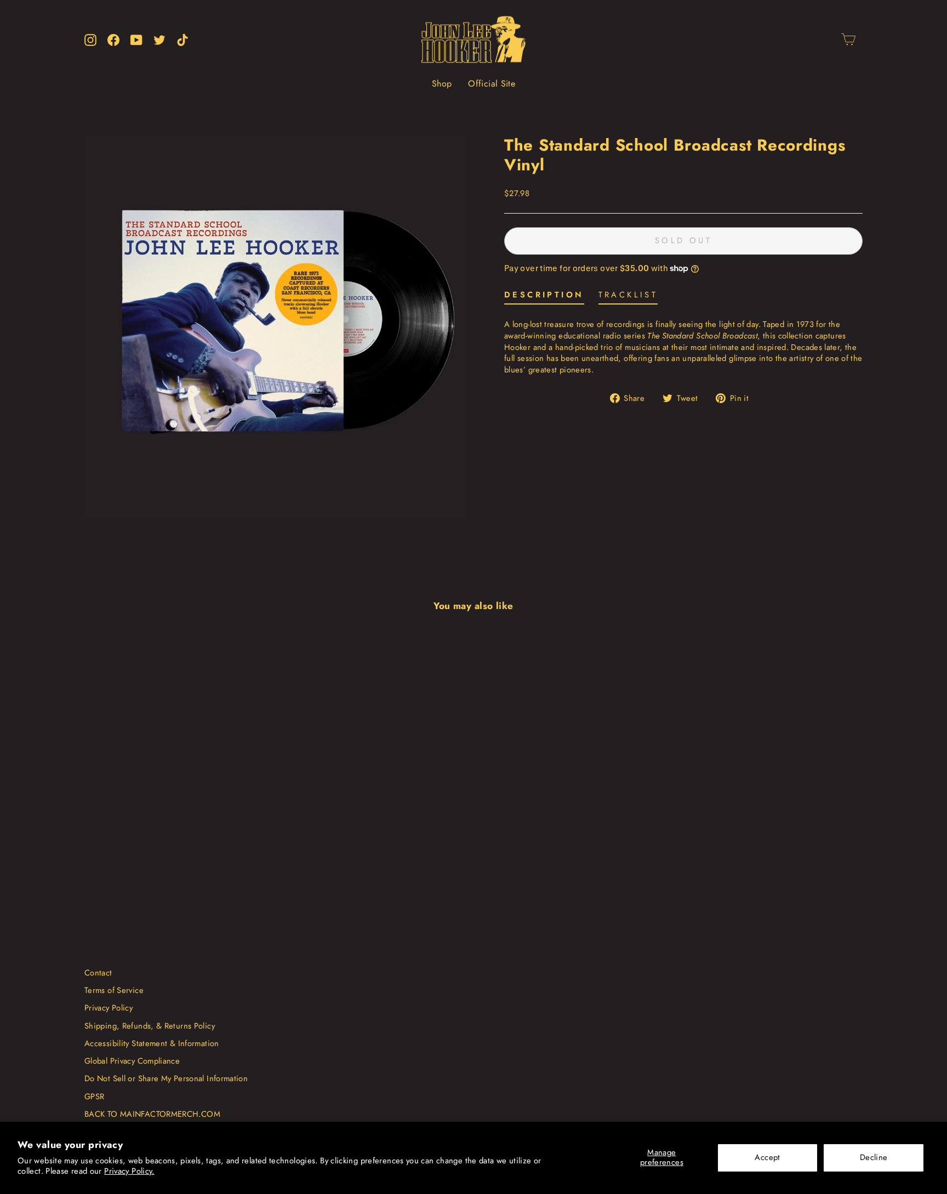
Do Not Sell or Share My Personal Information (166, 1078)
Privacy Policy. (129, 1171)
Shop (442, 83)
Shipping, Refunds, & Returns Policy (149, 1026)
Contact (98, 973)
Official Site (491, 83)
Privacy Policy (108, 1008)
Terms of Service (114, 990)
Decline (874, 1157)
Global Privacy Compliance (132, 1061)
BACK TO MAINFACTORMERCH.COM (152, 1114)
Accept (767, 1157)
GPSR (94, 1096)
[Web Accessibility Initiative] (4, 1181)
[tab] (544, 297)
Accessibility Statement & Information (151, 1043)
